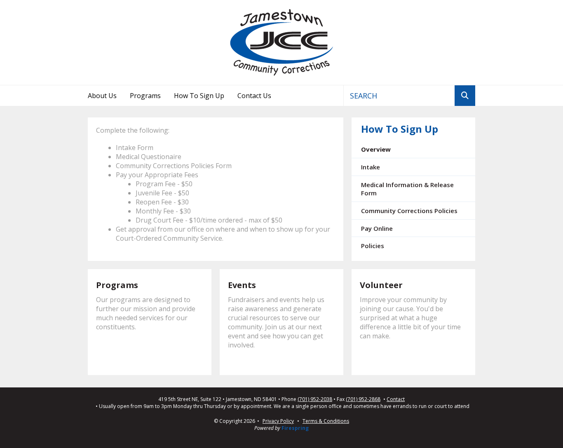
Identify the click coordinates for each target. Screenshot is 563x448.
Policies (372, 246)
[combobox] (399, 95)
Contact (396, 399)
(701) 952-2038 (315, 399)
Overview (376, 149)
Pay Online (377, 228)
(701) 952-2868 (363, 399)
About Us (102, 95)
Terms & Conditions (326, 421)
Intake (370, 167)
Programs (145, 95)
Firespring (295, 428)
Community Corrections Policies (409, 210)
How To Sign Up (199, 95)
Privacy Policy (278, 421)
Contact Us (254, 95)
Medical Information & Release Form (407, 189)
